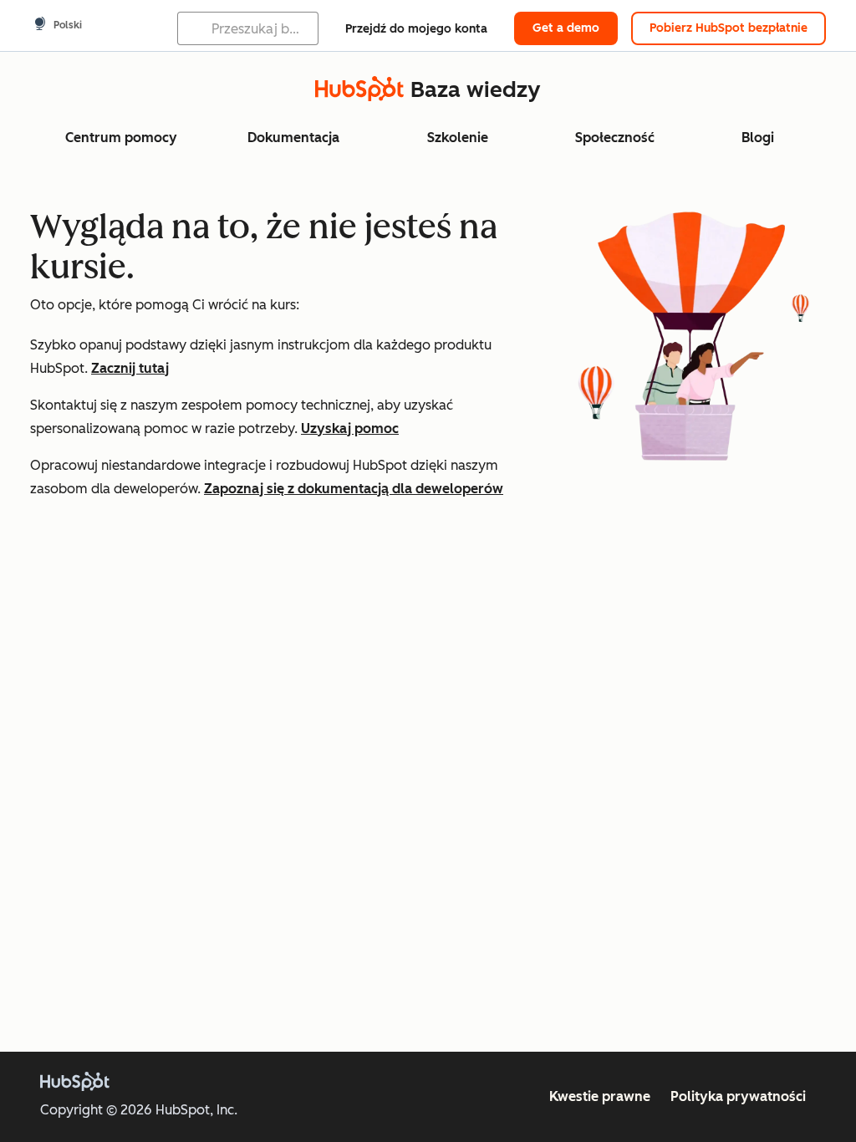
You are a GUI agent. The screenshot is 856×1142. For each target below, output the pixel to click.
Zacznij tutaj (130, 368)
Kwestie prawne (599, 1096)
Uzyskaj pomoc (350, 428)
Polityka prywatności (738, 1096)
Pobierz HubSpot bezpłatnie (729, 28)
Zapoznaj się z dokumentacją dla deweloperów (353, 489)
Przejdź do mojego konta (416, 29)
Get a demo (565, 28)
